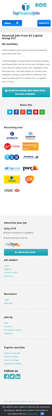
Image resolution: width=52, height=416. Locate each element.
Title (6, 323)
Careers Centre (10, 272)
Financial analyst (11, 356)
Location (8, 326)
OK (42, 413)
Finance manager (11, 360)
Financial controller (12, 353)
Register (7, 269)
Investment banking (12, 363)
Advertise (8, 303)
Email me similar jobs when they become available (26, 92)
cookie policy (32, 413)
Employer (8, 333)
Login (6, 265)
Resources (8, 276)
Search (43, 23)
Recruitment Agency (13, 330)
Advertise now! (26, 252)
